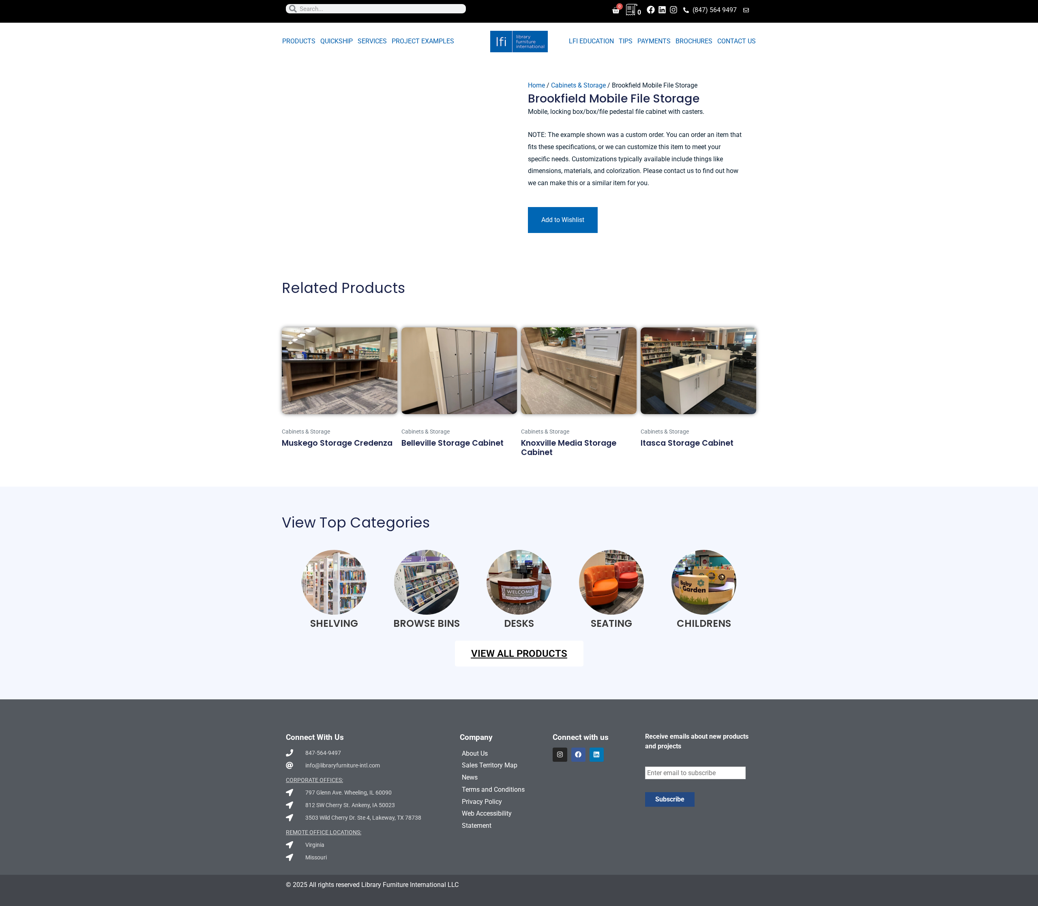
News (470, 777)
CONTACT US (736, 41)
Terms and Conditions (493, 789)
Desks (519, 623)
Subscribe (669, 799)
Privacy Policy (482, 802)
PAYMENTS (654, 41)
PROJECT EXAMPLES (423, 41)
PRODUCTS (298, 41)
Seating (611, 623)
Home (536, 85)
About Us (475, 753)
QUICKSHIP (336, 41)
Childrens (704, 623)
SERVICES (372, 41)
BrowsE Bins (426, 623)
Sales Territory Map (489, 765)
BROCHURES (694, 41)
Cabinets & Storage (578, 85)
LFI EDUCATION (591, 41)
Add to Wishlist (562, 220)
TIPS (626, 41)
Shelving (334, 623)
